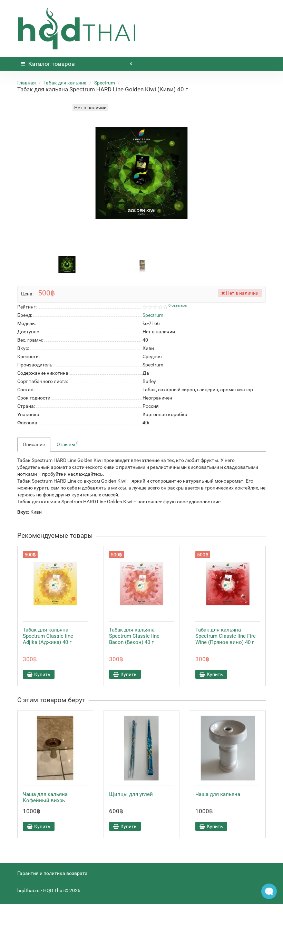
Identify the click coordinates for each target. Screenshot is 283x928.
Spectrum (104, 82)
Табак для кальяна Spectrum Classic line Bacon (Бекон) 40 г (134, 636)
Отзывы (67, 444)
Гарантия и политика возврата (52, 873)
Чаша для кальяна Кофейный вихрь (45, 797)
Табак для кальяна (65, 82)
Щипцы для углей (131, 794)
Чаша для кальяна (217, 794)
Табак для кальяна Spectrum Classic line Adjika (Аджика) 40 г (48, 636)
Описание (34, 444)
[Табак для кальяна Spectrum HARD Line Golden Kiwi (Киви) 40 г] (67, 264)
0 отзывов (177, 305)
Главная (26, 82)
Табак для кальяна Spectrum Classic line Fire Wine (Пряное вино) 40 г (225, 636)
